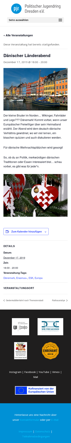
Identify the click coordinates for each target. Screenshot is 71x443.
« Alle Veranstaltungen (18, 35)
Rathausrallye (59, 300)
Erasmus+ (21, 278)
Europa (39, 278)
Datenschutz (42, 431)
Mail (35, 377)
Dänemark (9, 278)
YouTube (44, 372)
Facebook (30, 372)
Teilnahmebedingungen (36, 436)
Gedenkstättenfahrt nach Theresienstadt (24, 300)
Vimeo (56, 372)
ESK (31, 278)
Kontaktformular (29, 419)
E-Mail (54, 419)
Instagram (15, 372)
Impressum (25, 431)
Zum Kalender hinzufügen (26, 231)
